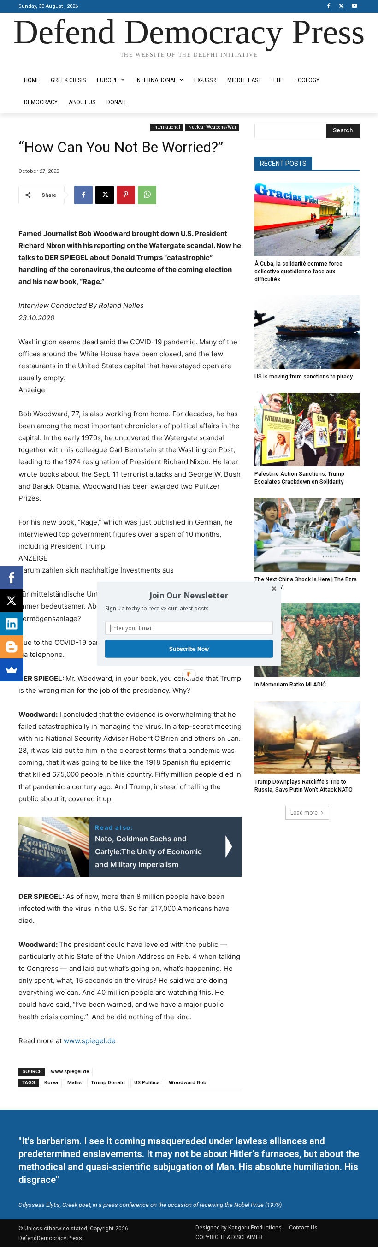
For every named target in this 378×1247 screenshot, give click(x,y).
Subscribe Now (189, 648)
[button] (189, 595)
